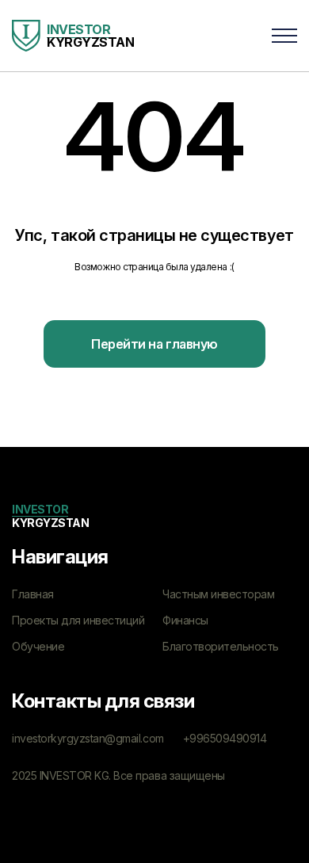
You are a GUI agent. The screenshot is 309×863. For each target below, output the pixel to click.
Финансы (185, 620)
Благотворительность (220, 646)
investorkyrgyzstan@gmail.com (88, 738)
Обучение (38, 646)
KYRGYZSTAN (50, 515)
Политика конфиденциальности (94, 801)
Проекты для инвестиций (78, 620)
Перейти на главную (154, 344)
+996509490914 (225, 738)
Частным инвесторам (218, 594)
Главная (33, 594)
